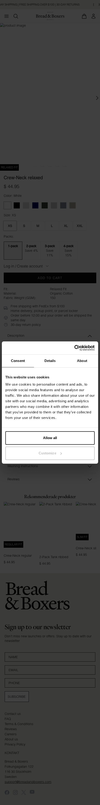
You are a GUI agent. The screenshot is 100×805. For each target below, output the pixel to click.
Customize (47, 453)
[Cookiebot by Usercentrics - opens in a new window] (74, 348)
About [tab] (82, 361)
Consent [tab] (18, 361)
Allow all (50, 438)
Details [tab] (50, 361)
